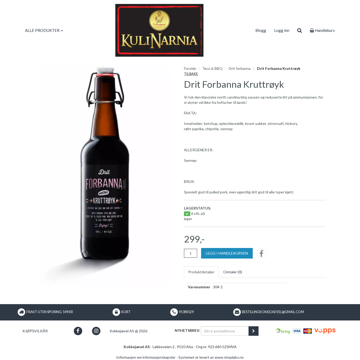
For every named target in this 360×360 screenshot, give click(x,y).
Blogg (260, 30)
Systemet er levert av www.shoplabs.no (211, 357)
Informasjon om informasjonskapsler (146, 357)
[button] (78, 330)
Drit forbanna (240, 68)
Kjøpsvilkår (35, 331)
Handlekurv (324, 30)
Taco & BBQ (212, 68)
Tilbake (191, 74)
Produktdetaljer (201, 272)
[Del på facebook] (261, 255)
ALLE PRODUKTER (42, 30)
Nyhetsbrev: (187, 330)
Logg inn (281, 30)
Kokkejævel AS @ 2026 (128, 331)
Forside (190, 68)
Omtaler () (232, 272)
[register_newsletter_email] (254, 331)
